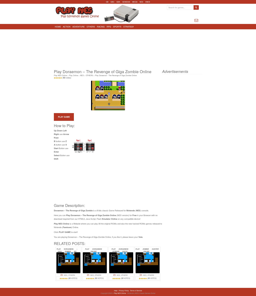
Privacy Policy (124, 290)
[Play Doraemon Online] (95, 262)
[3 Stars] (58, 78)
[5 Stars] (61, 78)
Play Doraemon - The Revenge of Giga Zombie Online (116, 75)
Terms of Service (136, 290)
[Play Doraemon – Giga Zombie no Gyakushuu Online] (68, 262)
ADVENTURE (78, 26)
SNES (147, 2)
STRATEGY (128, 26)
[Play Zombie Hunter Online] (147, 262)
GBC (112, 2)
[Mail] (196, 20)
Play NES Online (60, 75)
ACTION (66, 26)
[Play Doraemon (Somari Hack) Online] (121, 262)
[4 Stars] (59, 78)
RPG (109, 26)
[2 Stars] (56, 78)
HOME (58, 26)
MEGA (134, 2)
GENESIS (126, 2)
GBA (118, 2)
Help (115, 290)
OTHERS (91, 26)
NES (141, 2)
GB (107, 2)
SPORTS (117, 26)
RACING (101, 26)
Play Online (73, 75)
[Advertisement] (128, 49)
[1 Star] (54, 78)
